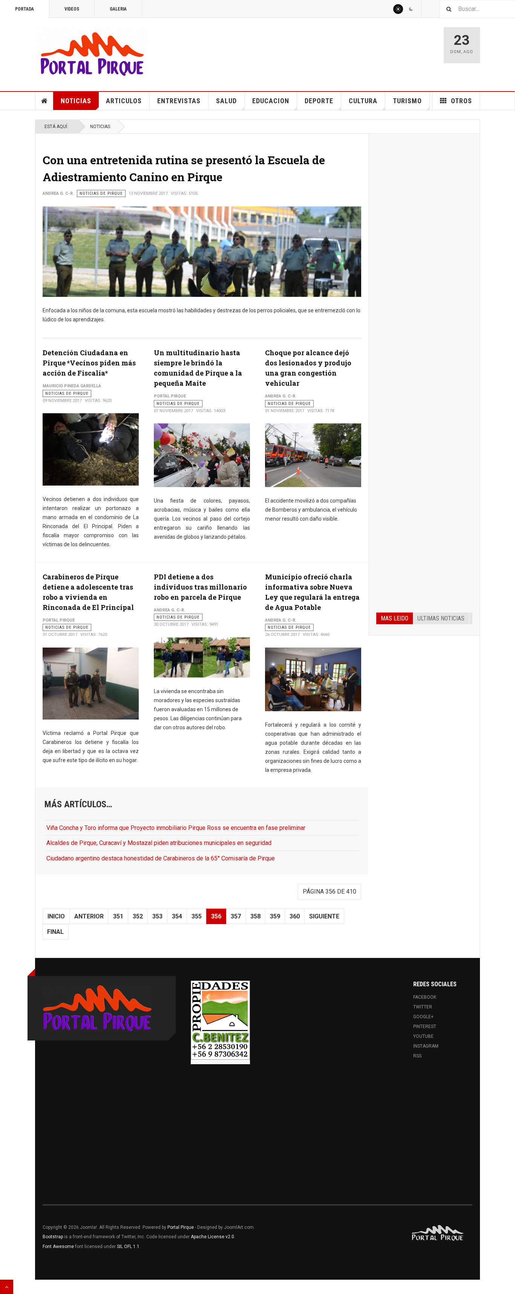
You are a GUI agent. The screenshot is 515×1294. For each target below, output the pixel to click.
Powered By (438, 1233)
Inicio (56, 916)
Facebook (424, 997)
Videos (71, 9)
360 (295, 916)
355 (197, 916)
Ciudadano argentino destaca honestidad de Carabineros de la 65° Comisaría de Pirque (160, 858)
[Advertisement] (424, 255)
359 (275, 916)
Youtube (423, 1036)
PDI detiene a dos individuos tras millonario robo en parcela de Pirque (200, 587)
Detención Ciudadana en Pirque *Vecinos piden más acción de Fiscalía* (89, 362)
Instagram (425, 1046)
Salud (226, 101)
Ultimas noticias (440, 618)
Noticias (76, 101)
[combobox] (477, 9)
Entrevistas (179, 101)
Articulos (124, 101)
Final (55, 931)
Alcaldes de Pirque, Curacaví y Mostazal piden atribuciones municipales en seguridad (158, 842)
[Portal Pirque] (92, 53)
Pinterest (424, 1026)
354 (177, 916)
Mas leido (394, 618)
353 (157, 916)
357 (236, 916)
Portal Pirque (180, 1227)
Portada (24, 9)
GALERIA (118, 9)
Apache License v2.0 (212, 1236)
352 (138, 916)
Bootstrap (53, 1236)
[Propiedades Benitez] (220, 1020)
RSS (417, 1056)
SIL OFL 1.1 (128, 1246)
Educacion (270, 101)
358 (255, 916)
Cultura (363, 101)
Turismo (407, 101)
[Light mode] (398, 9)
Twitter (422, 1007)
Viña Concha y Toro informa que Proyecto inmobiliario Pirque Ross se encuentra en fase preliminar (175, 827)
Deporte (319, 101)
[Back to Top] (6, 1287)
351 (118, 916)
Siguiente (324, 916)
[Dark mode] (411, 9)
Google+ (423, 1016)
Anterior (89, 916)
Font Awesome (58, 1246)
